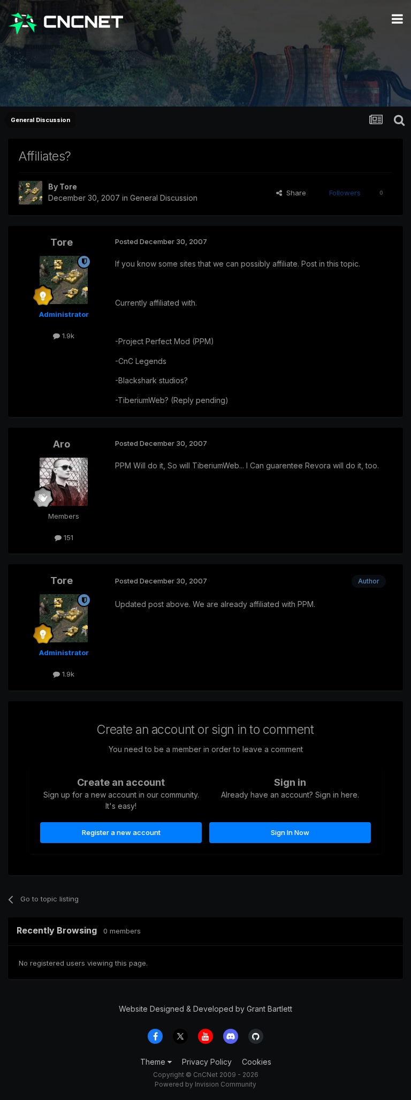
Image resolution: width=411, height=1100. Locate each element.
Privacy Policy (207, 1061)
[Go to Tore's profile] (30, 192)
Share (294, 192)
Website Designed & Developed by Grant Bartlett (205, 1008)
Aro (61, 444)
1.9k (67, 335)
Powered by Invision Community (205, 1084)
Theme (154, 1061)
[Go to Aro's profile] (64, 482)
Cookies (256, 1061)
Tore (68, 186)
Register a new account (121, 832)
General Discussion (163, 197)
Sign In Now (290, 832)
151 (67, 537)
